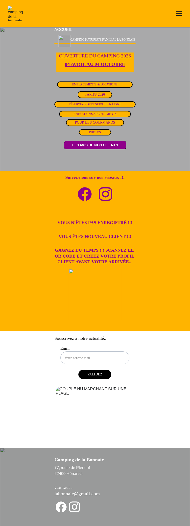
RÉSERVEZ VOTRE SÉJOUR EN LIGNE (95, 104)
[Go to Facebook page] (85, 194)
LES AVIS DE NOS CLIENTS (95, 145)
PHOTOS (95, 132)
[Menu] (179, 13)
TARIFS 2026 (95, 94)
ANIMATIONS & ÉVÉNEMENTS (95, 114)
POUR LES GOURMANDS (95, 122)
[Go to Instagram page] (105, 194)
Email (65, 348)
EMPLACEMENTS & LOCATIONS (95, 84)
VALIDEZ (94, 374)
